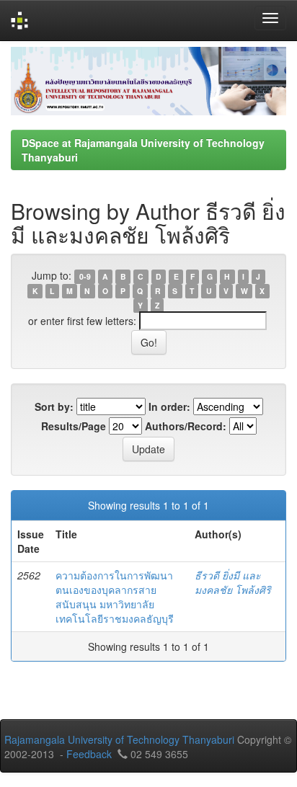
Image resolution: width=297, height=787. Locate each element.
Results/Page (73, 426)
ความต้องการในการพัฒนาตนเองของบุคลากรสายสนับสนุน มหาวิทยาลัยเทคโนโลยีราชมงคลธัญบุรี (115, 597)
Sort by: (54, 406)
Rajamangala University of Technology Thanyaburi (119, 739)
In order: (169, 406)
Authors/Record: (185, 426)
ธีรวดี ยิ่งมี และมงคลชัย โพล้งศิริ (233, 582)
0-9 (85, 276)
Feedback (89, 754)
